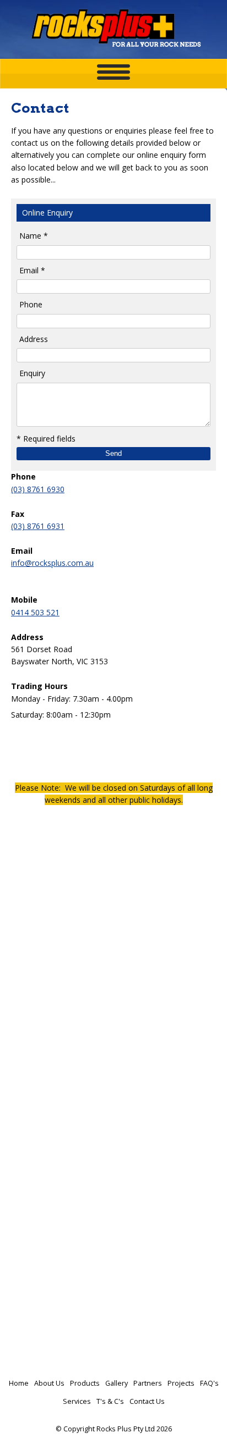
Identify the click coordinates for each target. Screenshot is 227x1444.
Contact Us (147, 1401)
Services (77, 1401)
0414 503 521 (35, 612)
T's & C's (110, 1401)
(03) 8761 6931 (37, 526)
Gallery (116, 1383)
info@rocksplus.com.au (52, 563)
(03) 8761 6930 (37, 489)
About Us (49, 1383)
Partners (147, 1383)
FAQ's (209, 1383)
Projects (180, 1383)
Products (85, 1383)
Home (19, 1383)
